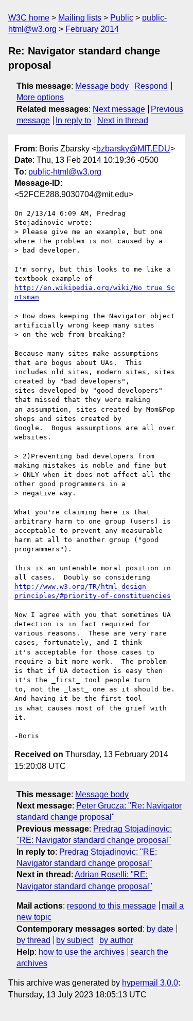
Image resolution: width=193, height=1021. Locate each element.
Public (121, 17)
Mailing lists (79, 17)
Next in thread (122, 120)
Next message (119, 109)
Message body (102, 86)
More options (40, 97)
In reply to (73, 120)
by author (116, 940)
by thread (33, 940)
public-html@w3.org (64, 171)
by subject (74, 940)
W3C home (28, 17)
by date (160, 928)
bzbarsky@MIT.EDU (133, 148)
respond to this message (111, 905)
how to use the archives (82, 952)
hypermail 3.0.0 (150, 982)
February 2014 (92, 29)
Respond (151, 86)
